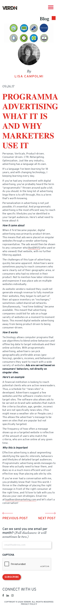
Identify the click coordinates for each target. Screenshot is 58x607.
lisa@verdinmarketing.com (20, 499)
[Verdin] (9, 8)
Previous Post (15, 518)
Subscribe (12, 577)
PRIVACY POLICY (29, 604)
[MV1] (36, 248)
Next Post (47, 518)
